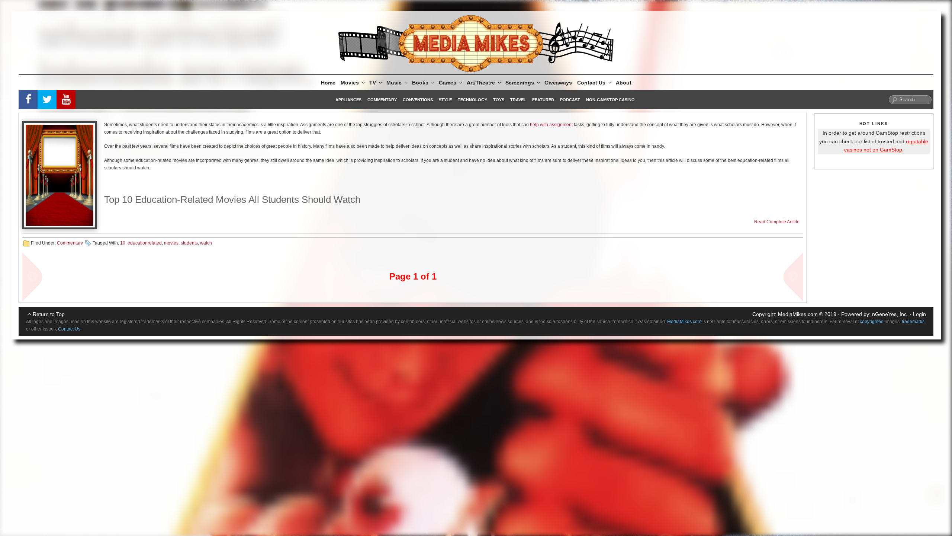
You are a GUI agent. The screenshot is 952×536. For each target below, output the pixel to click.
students (189, 243)
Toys (498, 100)
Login (919, 314)
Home (328, 83)
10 (122, 243)
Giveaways (558, 83)
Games (447, 83)
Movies (350, 83)
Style (445, 100)
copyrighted (872, 321)
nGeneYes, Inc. (890, 314)
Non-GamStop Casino (610, 100)
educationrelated (145, 243)
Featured (543, 100)
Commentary (382, 100)
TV (372, 83)
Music (394, 83)
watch (206, 243)
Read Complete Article (777, 221)
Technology (472, 100)
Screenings (519, 83)
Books (420, 83)
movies (171, 243)
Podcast (570, 100)
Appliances (348, 100)
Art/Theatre (481, 83)
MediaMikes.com (798, 314)
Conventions (418, 100)
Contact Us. (69, 329)
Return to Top (49, 314)
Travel (518, 100)
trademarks (913, 321)
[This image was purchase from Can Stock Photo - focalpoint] (59, 175)
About (623, 83)
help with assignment (551, 124)
